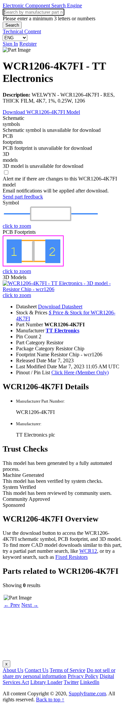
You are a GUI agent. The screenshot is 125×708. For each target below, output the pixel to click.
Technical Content (22, 31)
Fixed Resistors (71, 557)
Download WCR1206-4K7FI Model (41, 112)
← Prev (12, 605)
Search (12, 25)
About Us (13, 670)
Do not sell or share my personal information (59, 673)
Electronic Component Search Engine (42, 5)
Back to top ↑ (50, 699)
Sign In (10, 44)
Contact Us (36, 670)
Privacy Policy (83, 676)
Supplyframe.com (87, 693)
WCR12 (88, 551)
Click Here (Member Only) (80, 372)
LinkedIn (89, 682)
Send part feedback (23, 196)
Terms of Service (67, 670)
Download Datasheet (60, 306)
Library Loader (46, 682)
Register (28, 44)
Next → (29, 605)
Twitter (71, 682)
